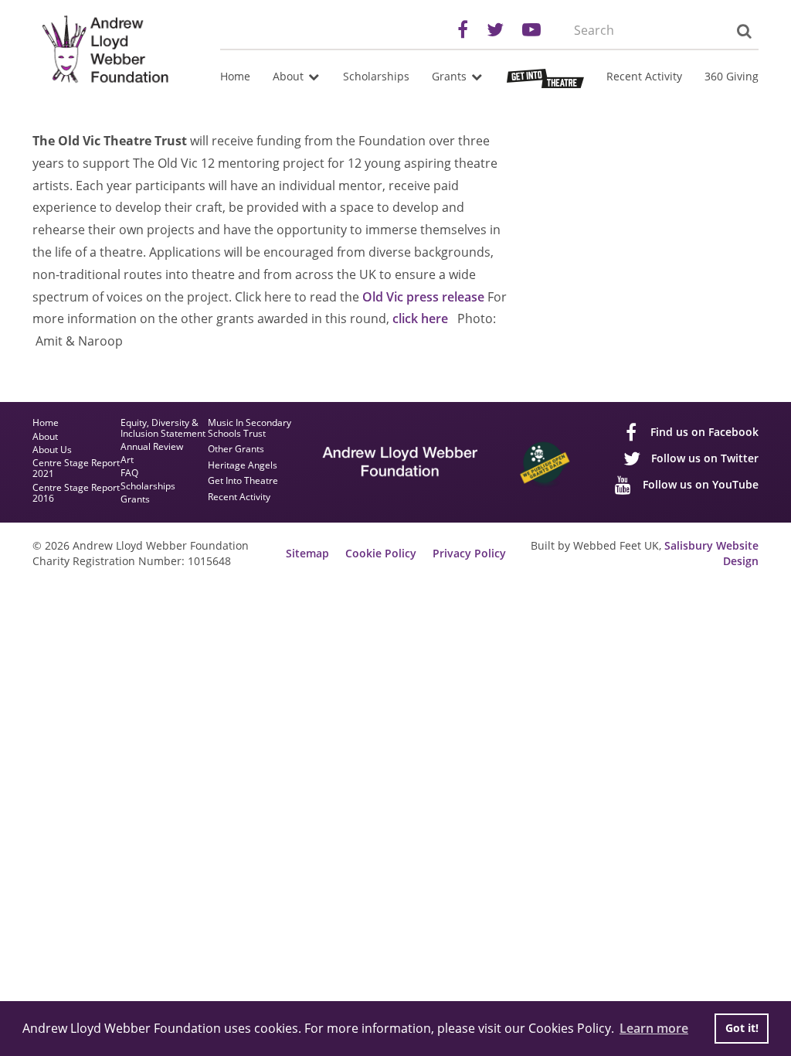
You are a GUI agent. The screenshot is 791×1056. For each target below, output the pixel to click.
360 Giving (731, 76)
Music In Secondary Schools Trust (249, 428)
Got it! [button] (742, 1027)
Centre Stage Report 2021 (76, 469)
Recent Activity (644, 76)
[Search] (743, 31)
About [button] (290, 76)
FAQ (129, 473)
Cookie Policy (380, 553)
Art (127, 460)
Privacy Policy (469, 553)
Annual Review (152, 446)
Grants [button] (451, 76)
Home (235, 76)
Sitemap (307, 553)
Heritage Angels (242, 466)
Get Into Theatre (243, 481)
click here (420, 318)
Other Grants (236, 449)
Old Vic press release (423, 296)
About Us (52, 450)
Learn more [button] (654, 1028)
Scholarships (376, 76)
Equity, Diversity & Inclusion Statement (163, 428)
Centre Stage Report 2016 (76, 493)
